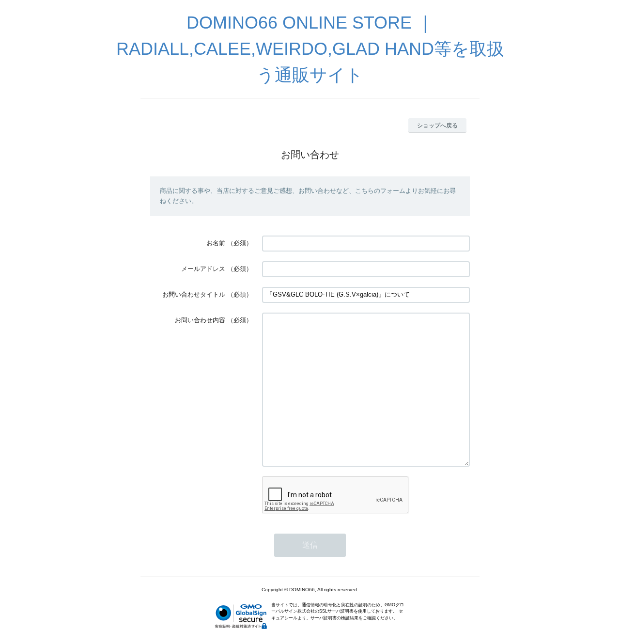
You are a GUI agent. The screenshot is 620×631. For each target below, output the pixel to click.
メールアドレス (203, 268)
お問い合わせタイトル (193, 294)
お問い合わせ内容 (200, 320)
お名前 (215, 243)
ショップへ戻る (437, 125)
